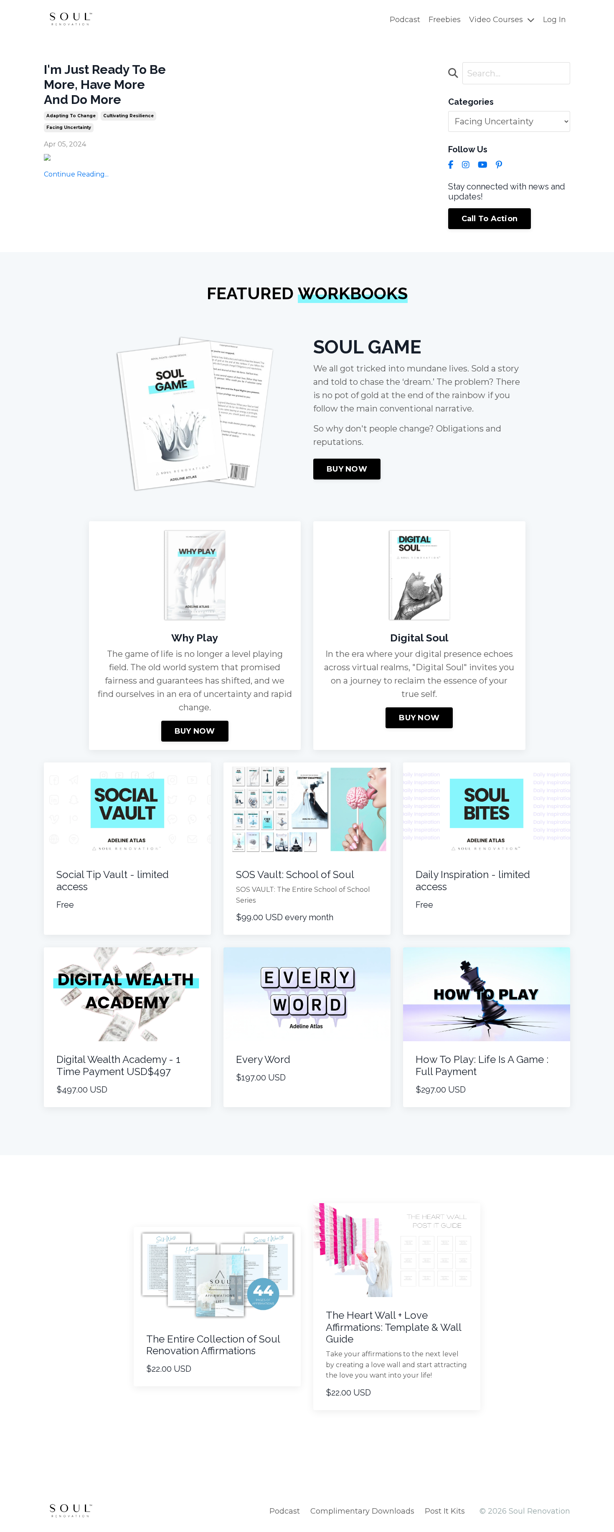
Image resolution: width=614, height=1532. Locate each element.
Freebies (445, 19)
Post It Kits (445, 1511)
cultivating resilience (128, 116)
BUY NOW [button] (347, 469)
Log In (554, 19)
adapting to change (71, 116)
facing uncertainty (68, 127)
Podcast (405, 19)
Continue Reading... (76, 174)
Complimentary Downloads (362, 1511)
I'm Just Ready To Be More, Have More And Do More (105, 84)
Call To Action (490, 218)
